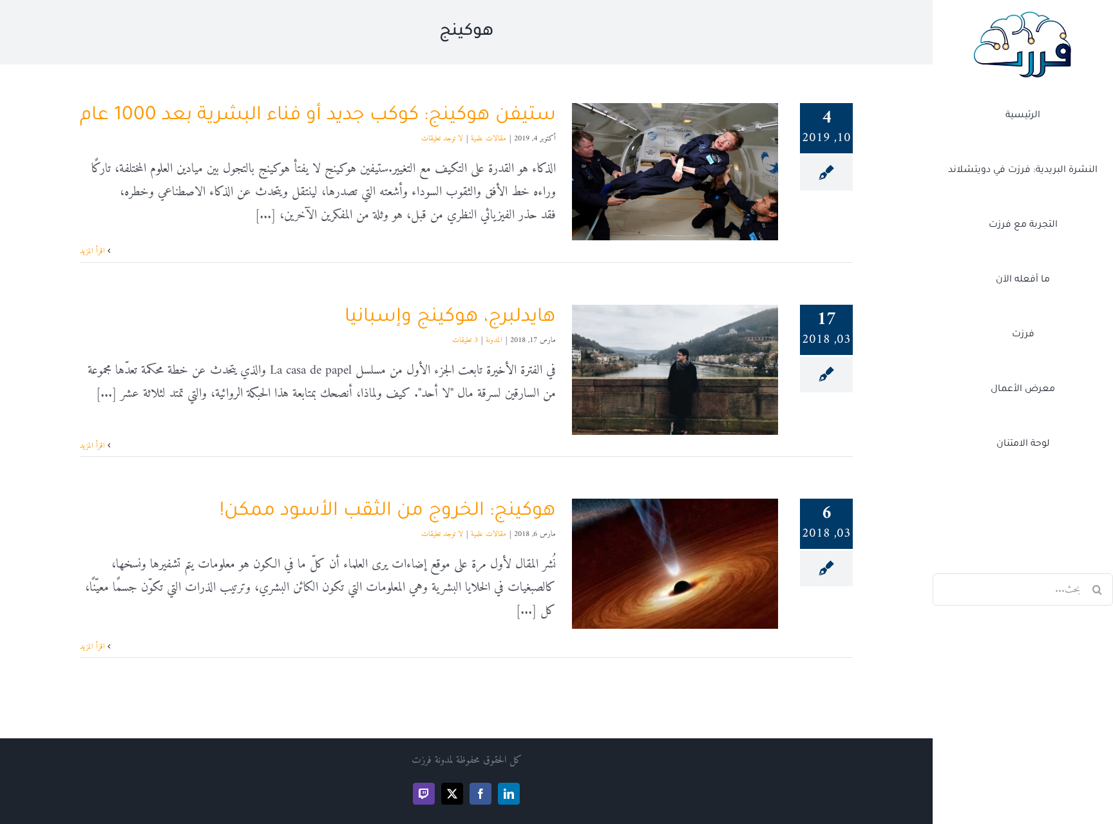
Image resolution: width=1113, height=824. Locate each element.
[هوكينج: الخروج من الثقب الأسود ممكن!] (675, 564)
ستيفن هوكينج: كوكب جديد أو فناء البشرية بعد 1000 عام (318, 116)
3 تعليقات (465, 340)
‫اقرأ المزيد (94, 251)
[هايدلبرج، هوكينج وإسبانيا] (675, 370)
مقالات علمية (488, 139)
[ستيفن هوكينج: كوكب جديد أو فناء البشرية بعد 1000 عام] (675, 171)
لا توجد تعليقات (442, 139)
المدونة (494, 340)
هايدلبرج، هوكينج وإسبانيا (450, 317)
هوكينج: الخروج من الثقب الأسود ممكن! (388, 511)
